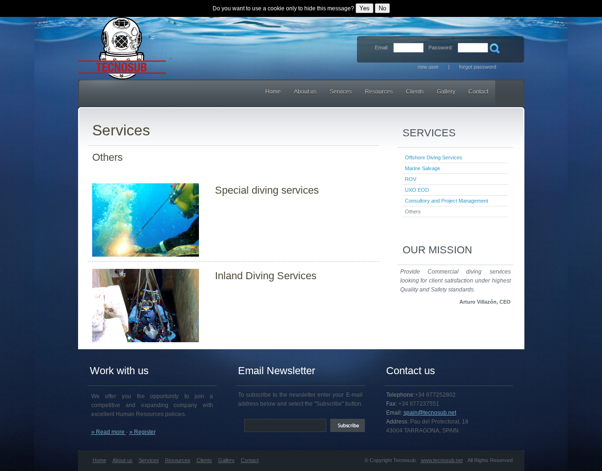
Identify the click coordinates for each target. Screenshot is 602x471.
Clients (415, 91)
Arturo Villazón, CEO (485, 302)
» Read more (108, 432)
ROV (410, 179)
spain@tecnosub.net (430, 412)
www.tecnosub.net (442, 460)
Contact (478, 91)
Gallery (446, 91)
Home (273, 91)
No (382, 8)
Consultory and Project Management (446, 201)
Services (341, 91)
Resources (379, 91)
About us (122, 460)
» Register (142, 432)
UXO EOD (417, 190)
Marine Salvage (422, 168)
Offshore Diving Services (433, 157)
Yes (364, 8)
